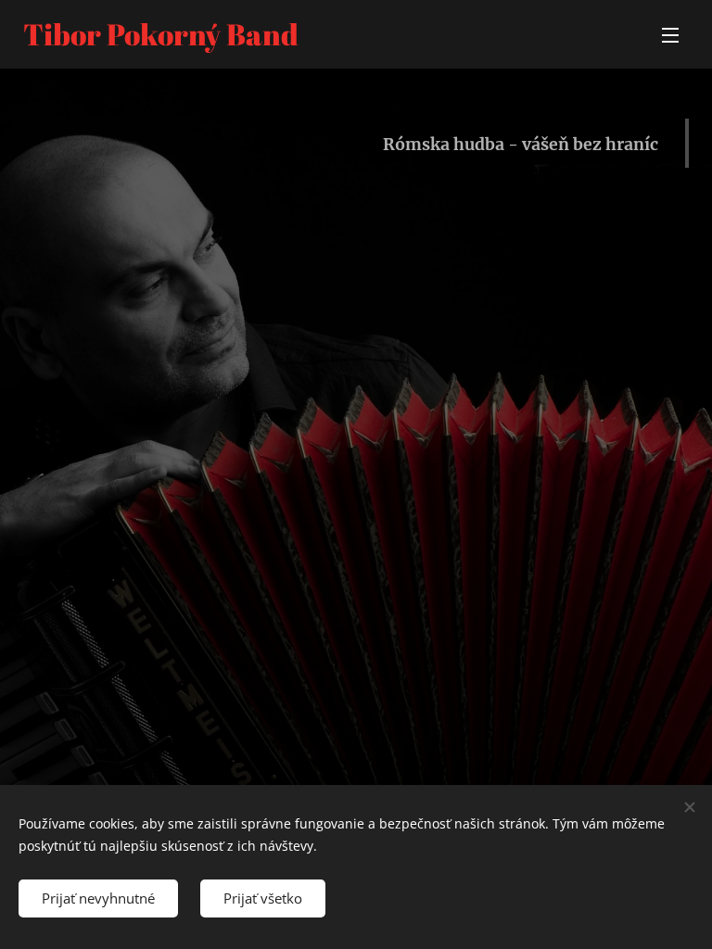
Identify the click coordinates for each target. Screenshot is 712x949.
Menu (670, 34)
